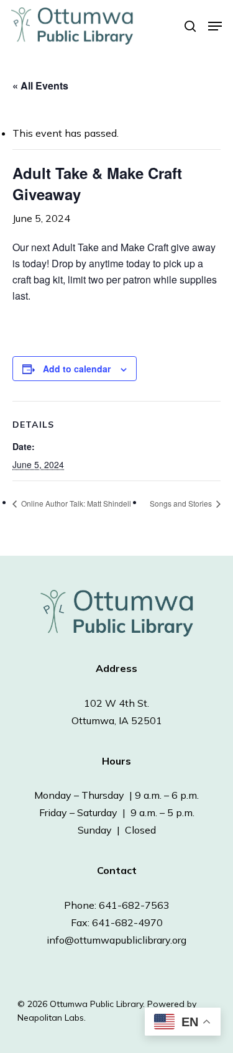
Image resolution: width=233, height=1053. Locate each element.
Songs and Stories (182, 503)
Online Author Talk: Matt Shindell (75, 503)
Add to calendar (77, 368)
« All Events (40, 85)
